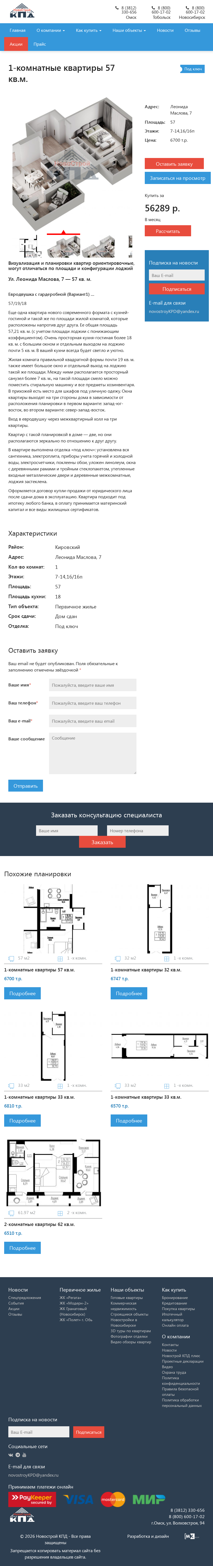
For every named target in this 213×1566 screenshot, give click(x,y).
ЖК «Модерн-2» (74, 1303)
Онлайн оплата (175, 1325)
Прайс (40, 44)
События (16, 1303)
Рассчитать (168, 230)
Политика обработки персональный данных (182, 1402)
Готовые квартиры (127, 1297)
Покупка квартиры (178, 1308)
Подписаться (177, 288)
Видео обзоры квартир (131, 1341)
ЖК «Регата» (70, 1297)
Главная (18, 30)
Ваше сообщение (26, 738)
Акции (16, 44)
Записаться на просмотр (178, 177)
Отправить (26, 785)
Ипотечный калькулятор (173, 1316)
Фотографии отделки (129, 1336)
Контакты (170, 1344)
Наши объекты (128, 30)
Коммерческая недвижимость (123, 1305)
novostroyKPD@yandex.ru (33, 1475)
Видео (167, 1366)
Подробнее (22, 993)
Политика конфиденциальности (181, 1380)
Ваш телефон (23, 703)
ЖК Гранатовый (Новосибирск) (73, 1311)
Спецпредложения (24, 1297)
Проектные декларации (183, 1361)
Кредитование (174, 1303)
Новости (165, 30)
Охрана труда (174, 1372)
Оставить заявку (174, 163)
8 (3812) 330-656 (128, 10)
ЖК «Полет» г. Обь (76, 1319)
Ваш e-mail (20, 721)
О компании (49, 30)
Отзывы (192, 30)
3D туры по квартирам (131, 1330)
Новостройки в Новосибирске (124, 1322)
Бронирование (175, 1297)
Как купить (87, 30)
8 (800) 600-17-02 (161, 10)
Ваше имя (19, 685)
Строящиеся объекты (129, 1314)
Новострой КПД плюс (181, 1355)
